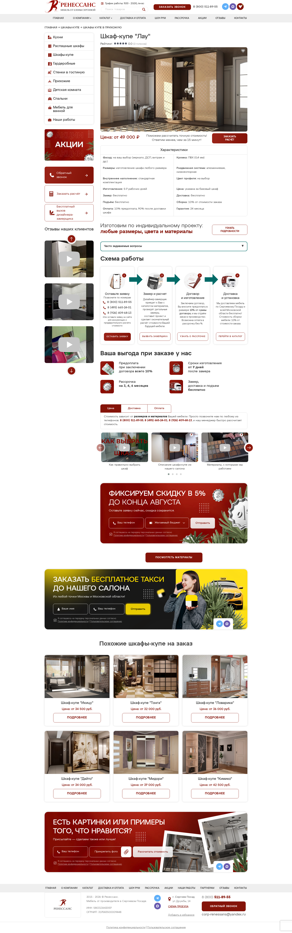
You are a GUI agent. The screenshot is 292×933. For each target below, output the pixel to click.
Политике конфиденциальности (129, 536)
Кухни (58, 37)
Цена (110, 408)
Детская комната (67, 90)
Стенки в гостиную (69, 72)
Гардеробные (64, 63)
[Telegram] (225, 7)
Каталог (105, 18)
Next (71, 371)
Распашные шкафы (68, 46)
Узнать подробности (230, 229)
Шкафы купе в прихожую (102, 27)
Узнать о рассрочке (192, 337)
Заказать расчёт (230, 138)
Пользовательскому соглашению (162, 536)
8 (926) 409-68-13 (205, 11)
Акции (202, 18)
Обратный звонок (223, 906)
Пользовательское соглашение (166, 927)
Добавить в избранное (181, 915)
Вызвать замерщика (155, 337)
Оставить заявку (117, 337)
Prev (71, 239)
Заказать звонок (172, 7)
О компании (81, 18)
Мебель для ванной (63, 109)
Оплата (159, 408)
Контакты (240, 18)
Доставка (134, 408)
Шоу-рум (160, 18)
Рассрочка (182, 18)
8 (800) (216, 897)
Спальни (60, 98)
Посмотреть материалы (173, 557)
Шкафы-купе (70, 27)
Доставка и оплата (133, 18)
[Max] (232, 7)
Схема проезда (178, 907)
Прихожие (61, 81)
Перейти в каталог (230, 337)
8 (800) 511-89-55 (205, 6)
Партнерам (207, 888)
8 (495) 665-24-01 (205, 2)
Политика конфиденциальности (125, 927)
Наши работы (64, 119)
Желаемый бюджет (168, 522)
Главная (58, 18)
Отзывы (220, 18)
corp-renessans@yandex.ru (224, 914)
